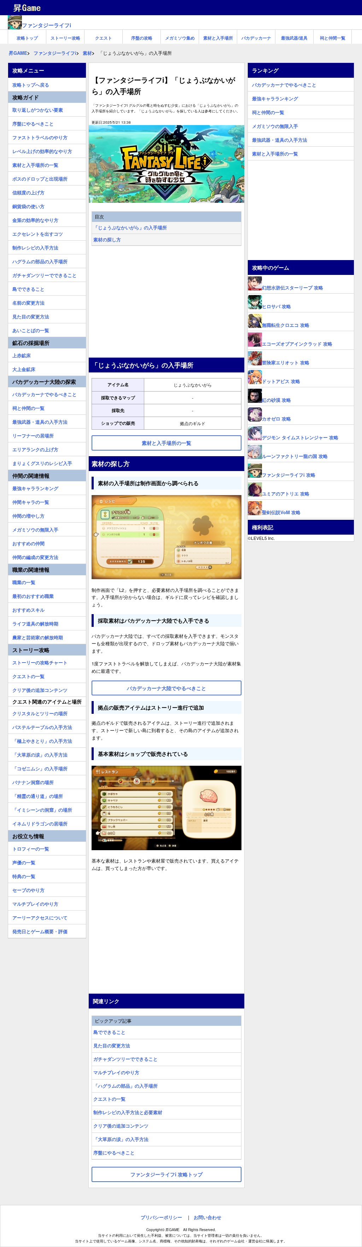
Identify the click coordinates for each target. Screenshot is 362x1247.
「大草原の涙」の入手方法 (120, 1139)
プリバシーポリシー (161, 1217)
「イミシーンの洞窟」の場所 (42, 808)
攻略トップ (27, 38)
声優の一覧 (23, 861)
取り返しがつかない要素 (37, 108)
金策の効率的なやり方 (35, 219)
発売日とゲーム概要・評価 (40, 930)
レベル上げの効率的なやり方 (42, 150)
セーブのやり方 (28, 889)
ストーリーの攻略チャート (40, 661)
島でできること (109, 1032)
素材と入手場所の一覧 (35, 163)
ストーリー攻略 (65, 38)
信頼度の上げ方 (28, 191)
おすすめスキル (28, 608)
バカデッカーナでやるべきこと (44, 393)
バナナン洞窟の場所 (33, 781)
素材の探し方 (107, 239)
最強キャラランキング (35, 487)
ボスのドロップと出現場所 (40, 177)
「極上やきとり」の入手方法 (42, 739)
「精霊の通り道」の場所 (37, 795)
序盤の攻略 (141, 38)
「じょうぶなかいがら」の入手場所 (130, 227)
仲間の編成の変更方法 (35, 556)
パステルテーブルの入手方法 (42, 726)
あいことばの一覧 (30, 329)
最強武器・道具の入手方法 (40, 420)
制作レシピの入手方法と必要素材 (127, 1112)
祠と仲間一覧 (332, 38)
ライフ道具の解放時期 (35, 622)
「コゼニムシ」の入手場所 (40, 767)
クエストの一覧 (109, 1098)
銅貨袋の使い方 (28, 205)
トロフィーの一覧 (30, 847)
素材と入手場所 (218, 38)
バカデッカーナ (256, 38)
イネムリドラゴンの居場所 (40, 822)
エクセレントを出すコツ (37, 232)
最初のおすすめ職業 (33, 595)
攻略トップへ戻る (30, 83)
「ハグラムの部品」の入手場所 (125, 1085)
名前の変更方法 (28, 301)
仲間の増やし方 (28, 514)
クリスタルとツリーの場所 (40, 712)
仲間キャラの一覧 (30, 501)
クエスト (103, 38)
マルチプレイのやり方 (116, 1072)
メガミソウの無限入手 (35, 528)
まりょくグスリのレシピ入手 (42, 462)
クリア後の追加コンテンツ (120, 1125)
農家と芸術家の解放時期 (37, 636)
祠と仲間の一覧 (28, 407)
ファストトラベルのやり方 (40, 136)
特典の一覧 (23, 875)
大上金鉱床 (23, 368)
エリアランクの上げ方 (35, 448)
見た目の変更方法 (111, 1045)
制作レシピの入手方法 (35, 246)
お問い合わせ (207, 1217)
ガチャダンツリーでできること (125, 1058)
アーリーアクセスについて (40, 916)
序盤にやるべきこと (114, 1152)
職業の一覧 (23, 581)
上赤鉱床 (21, 354)
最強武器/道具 (294, 38)
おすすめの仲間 (28, 542)
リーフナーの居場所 (33, 434)
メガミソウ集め (180, 38)
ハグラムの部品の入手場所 (40, 260)
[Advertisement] (166, 302)
